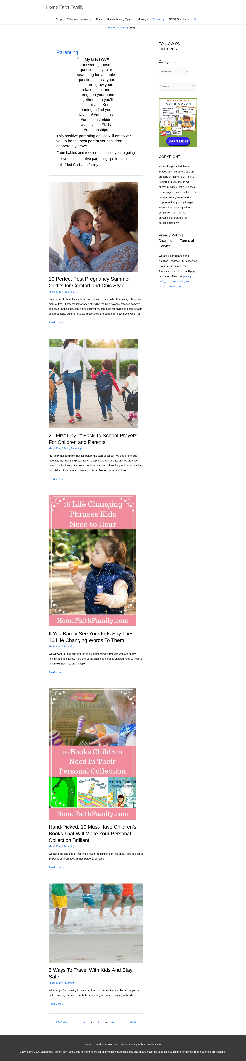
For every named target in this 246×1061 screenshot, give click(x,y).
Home (111, 27)
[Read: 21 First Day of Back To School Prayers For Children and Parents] (93, 383)
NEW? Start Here (179, 19)
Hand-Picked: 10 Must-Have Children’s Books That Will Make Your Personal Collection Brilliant (92, 833)
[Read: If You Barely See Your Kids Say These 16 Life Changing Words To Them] (92, 560)
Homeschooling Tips (118, 19)
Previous (60, 1021)
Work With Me (103, 1044)
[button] (195, 19)
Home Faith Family (65, 6)
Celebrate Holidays (77, 19)
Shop (59, 19)
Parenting (158, 19)
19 (112, 1021)
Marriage (143, 19)
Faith (99, 19)
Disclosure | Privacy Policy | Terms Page (138, 1044)
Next (134, 1021)
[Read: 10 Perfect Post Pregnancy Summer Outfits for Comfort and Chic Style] (93, 226)
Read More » (56, 323)
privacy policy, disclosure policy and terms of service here (175, 281)
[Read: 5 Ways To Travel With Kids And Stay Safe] (96, 923)
